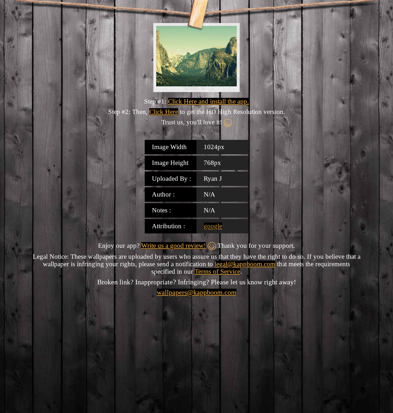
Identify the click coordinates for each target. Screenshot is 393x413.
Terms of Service (217, 271)
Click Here (163, 111)
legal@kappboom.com (245, 264)
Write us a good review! (173, 245)
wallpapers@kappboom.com (196, 292)
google (213, 226)
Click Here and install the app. (208, 101)
